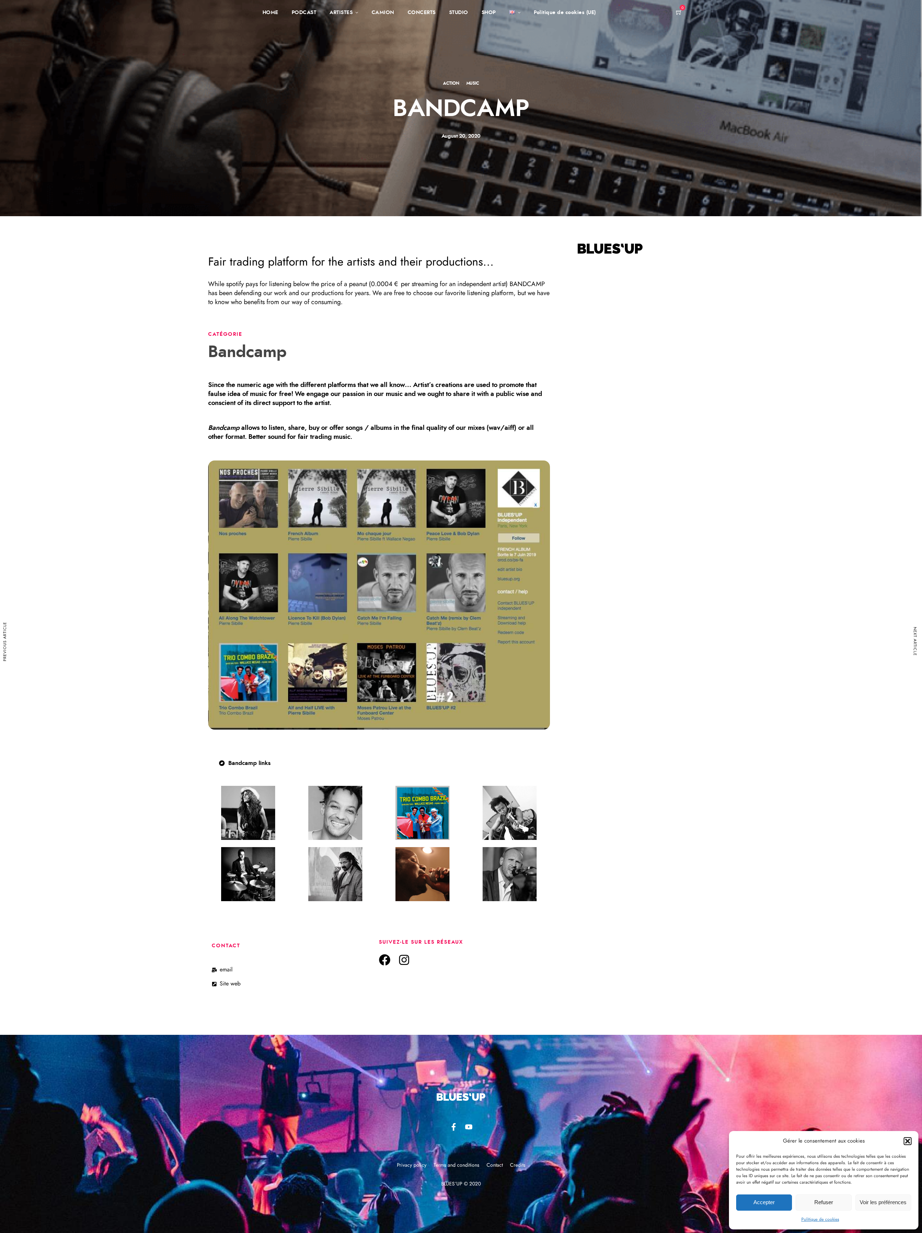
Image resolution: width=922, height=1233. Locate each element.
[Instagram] (404, 960)
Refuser (823, 1202)
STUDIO (458, 12)
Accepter (764, 1202)
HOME (270, 12)
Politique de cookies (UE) (565, 12)
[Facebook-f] (453, 1127)
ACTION (451, 83)
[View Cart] (679, 13)
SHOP (489, 12)
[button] (907, 1141)
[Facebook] (384, 960)
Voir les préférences (883, 1202)
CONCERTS (422, 12)
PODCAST (304, 12)
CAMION (383, 12)
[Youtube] (468, 1127)
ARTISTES (341, 12)
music (472, 83)
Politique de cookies (820, 1219)
